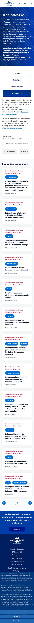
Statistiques (17, 80)
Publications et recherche (17, 568)
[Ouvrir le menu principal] (2, 3)
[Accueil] (17, 541)
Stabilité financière (17, 564)
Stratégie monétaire (17, 561)
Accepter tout (17, 612)
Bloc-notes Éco (17, 93)
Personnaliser (17, 620)
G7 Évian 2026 (17, 552)
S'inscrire (17, 529)
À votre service (17, 558)
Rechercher (7, 136)
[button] (31, 3)
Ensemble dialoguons (17, 549)
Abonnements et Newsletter (13, 128)
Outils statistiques (17, 86)
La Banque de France (17, 555)
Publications (17, 73)
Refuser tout (17, 616)
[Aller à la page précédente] (4, 503)
